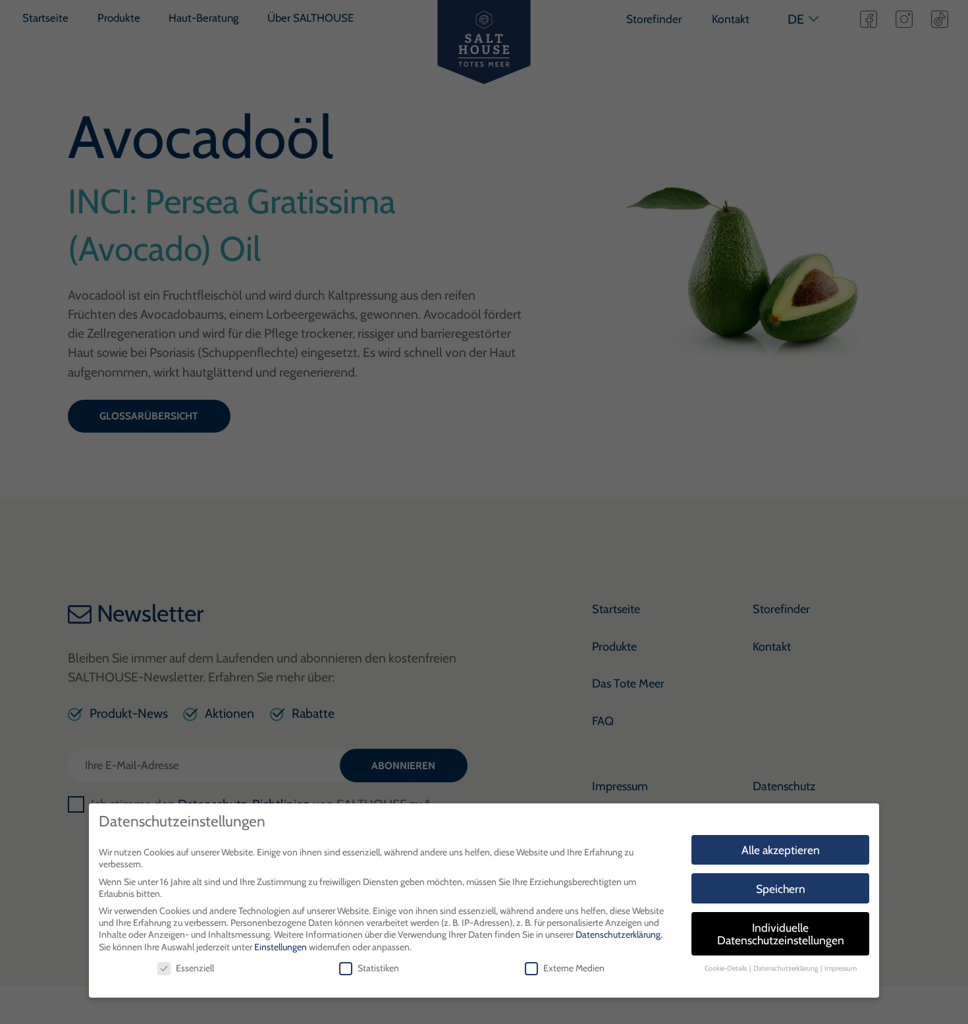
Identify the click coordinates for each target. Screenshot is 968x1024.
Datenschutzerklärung (618, 934)
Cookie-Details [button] (726, 968)
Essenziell (195, 968)
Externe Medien (574, 968)
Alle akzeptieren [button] (780, 850)
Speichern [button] (780, 889)
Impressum (840, 968)
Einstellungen (280, 947)
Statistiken (378, 968)
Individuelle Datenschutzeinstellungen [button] (780, 934)
